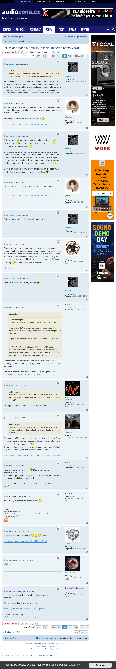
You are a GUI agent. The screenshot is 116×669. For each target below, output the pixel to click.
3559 (74, 593)
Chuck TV (7, 124)
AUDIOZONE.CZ (23, 1)
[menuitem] (21, 37)
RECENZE (20, 29)
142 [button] (69, 56)
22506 (75, 121)
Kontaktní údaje (28, 655)
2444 (74, 497)
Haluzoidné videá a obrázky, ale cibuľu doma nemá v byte (41, 48)
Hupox (67, 304)
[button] (38, 56)
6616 (74, 403)
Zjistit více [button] (74, 664)
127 (74, 576)
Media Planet (17, 124)
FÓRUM (49, 29)
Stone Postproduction (31, 124)
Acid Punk (69, 493)
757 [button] (82, 56)
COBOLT (68, 543)
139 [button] (53, 56)
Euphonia (7, 573)
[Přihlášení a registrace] (107, 29)
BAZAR (72, 29)
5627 (74, 79)
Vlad (66, 257)
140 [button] (58, 56)
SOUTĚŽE (85, 29)
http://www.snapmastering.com (36, 617)
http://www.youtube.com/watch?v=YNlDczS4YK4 (25, 541)
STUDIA (60, 29)
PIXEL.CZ (95, 1)
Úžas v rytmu (9, 268)
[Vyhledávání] (113, 29)
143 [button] (75, 56)
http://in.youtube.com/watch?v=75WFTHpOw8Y (25, 609)
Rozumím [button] (100, 665)
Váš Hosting (47, 655)
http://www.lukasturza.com (13, 617)
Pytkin (67, 116)
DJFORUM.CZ (61, 1)
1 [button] (46, 56)
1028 (74, 260)
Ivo (66, 430)
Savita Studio (22, 455)
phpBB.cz (51, 646)
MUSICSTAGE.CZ (43, 1)
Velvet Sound (33, 455)
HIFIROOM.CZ (79, 1)
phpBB (37, 643)
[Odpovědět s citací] (58, 61)
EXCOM (68, 76)
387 (74, 547)
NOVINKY (7, 29)
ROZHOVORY (35, 29)
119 (74, 308)
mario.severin (70, 572)
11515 (75, 435)
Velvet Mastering (10, 455)
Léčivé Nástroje (45, 455)
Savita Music (56, 455)
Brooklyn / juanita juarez (74, 588)
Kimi (66, 397)
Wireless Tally (45, 124)
